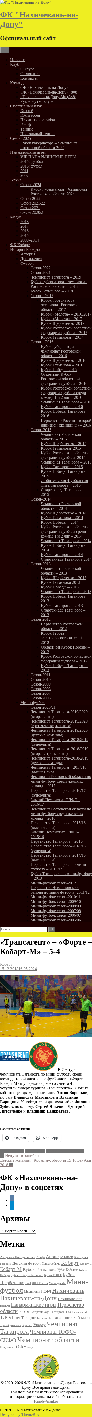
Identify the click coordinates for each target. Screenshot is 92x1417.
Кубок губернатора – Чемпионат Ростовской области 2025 (48, 145)
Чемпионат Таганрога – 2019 (56, 277)
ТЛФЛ (6, 1317)
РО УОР (24, 1312)
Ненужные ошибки (19, 1155)
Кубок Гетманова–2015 (61, 448)
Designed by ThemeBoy (20, 1414)
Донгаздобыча (51, 1263)
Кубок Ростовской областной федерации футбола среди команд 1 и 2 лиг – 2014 (66, 531)
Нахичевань (68, 1290)
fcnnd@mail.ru (46, 1401)
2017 (24, 226)
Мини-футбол (32, 702)
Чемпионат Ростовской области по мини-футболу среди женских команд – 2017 (61, 781)
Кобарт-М (11, 1269)
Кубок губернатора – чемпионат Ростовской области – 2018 (59, 284)
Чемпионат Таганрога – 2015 (66, 462)
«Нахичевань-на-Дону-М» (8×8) (48, 97)
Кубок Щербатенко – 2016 (63, 360)
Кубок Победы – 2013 (60, 587)
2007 (24, 175)
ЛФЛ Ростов (40, 1283)
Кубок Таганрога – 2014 (62, 554)
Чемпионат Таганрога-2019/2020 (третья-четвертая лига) (59, 723)
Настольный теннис (37, 134)
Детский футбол (26, 1263)
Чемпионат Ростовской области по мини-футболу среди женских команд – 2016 (61, 813)
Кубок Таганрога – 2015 (62, 467)
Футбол (27, 263)
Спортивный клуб (26, 106)
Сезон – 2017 (42, 295)
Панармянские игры (28, 152)
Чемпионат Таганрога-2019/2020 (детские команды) (59, 732)
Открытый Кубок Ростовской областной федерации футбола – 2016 (64, 379)
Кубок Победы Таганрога (27, 1275)
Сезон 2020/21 (32, 212)
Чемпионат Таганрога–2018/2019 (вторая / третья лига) (59, 751)
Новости (17, 60)
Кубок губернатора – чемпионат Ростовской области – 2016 (61, 351)
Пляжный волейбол (37, 120)
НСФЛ (46, 1291)
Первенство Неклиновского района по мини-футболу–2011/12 (60, 889)
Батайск (66, 1257)
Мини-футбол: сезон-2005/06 (56, 920)
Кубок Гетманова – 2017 (62, 337)
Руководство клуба (36, 101)
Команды (18, 83)
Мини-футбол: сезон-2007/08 (56, 911)
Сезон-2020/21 (43, 707)
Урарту (39, 1324)
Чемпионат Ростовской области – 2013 (61, 570)
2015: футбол (31, 161)
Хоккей (26, 110)
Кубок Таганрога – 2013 (62, 605)
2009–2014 (29, 240)
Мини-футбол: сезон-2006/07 (56, 915)
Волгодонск (81, 1257)
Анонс (52, 1256)
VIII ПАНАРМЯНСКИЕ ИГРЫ (48, 157)
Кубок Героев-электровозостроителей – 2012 (63, 638)
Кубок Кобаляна (67, 1270)
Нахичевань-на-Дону (28, 1297)
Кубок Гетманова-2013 (60, 582)
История (27, 254)
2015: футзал (31, 166)
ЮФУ (20, 1346)
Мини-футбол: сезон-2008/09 (56, 906)
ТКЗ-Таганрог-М (76, 1311)
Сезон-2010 (41, 679)
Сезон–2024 (30, 184)
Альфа (40, 1257)
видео (30, 1347)
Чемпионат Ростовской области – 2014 (61, 506)
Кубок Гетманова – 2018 (52, 291)
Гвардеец (5, 1263)
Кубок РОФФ (53, 1275)
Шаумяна (6, 1347)
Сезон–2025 (20, 138)
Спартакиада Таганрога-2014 (66, 559)
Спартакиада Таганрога (48, 1312)
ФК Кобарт (20, 245)
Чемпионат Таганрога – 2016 (66, 402)
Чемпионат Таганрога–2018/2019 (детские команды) (59, 760)
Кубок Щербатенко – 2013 (63, 578)
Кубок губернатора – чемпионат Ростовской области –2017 (61, 305)
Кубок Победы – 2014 (60, 522)
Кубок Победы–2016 (59, 369)
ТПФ (17, 1318)
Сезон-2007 (41, 693)
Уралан (27, 1325)
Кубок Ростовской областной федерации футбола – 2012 (66, 658)
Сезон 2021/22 (32, 203)
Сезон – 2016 (42, 342)
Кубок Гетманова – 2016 (62, 365)
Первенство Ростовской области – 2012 (62, 626)
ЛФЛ (28, 1283)
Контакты (29, 78)
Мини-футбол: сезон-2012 (53, 883)
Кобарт (6, 964)
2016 (24, 231)
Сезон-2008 (41, 689)
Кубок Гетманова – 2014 (62, 517)
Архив (16, 180)
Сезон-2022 (30, 198)
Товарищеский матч (71, 1317)
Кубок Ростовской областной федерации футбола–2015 (66, 455)
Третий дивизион (10, 1325)
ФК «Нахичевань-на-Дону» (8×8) (49, 92)
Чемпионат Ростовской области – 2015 (61, 436)
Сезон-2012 (41, 619)
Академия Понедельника (17, 1257)
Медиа (16, 217)
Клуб (14, 64)
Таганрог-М (44, 1318)
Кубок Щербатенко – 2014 (63, 513)
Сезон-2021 (41, 272)
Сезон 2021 (30, 208)
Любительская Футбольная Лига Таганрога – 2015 (64, 482)
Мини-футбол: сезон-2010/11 (56, 897)
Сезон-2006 (41, 698)
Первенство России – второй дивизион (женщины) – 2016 (66, 422)
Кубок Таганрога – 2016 (62, 406)
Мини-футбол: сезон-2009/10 (56, 901)
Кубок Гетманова (39, 1269)
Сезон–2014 (41, 499)
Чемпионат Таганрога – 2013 (66, 591)
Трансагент (35, 1151)
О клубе (27, 69)
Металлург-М (57, 1283)
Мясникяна (32, 1291)
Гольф (25, 124)
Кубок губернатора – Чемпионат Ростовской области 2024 (59, 191)
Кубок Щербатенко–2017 (62, 323)
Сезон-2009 (41, 684)
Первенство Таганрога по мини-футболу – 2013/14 (59, 866)
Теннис (26, 129)
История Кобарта (25, 249)
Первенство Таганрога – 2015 (57, 841)
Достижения (31, 258)
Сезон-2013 (41, 564)
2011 (24, 171)
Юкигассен (30, 115)
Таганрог (28, 1318)
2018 (24, 221)
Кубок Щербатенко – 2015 (63, 443)
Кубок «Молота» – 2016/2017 (66, 314)
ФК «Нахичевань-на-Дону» (44, 87)
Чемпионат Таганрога (65, 1151)
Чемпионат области (48, 1340)
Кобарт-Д (86, 1263)
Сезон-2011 (40, 675)
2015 (24, 235)
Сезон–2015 (41, 430)
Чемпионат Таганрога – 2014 (66, 541)
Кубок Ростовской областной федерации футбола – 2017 (66, 330)
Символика (30, 73)
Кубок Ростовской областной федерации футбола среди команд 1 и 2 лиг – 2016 (66, 393)
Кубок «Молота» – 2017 (61, 319)
